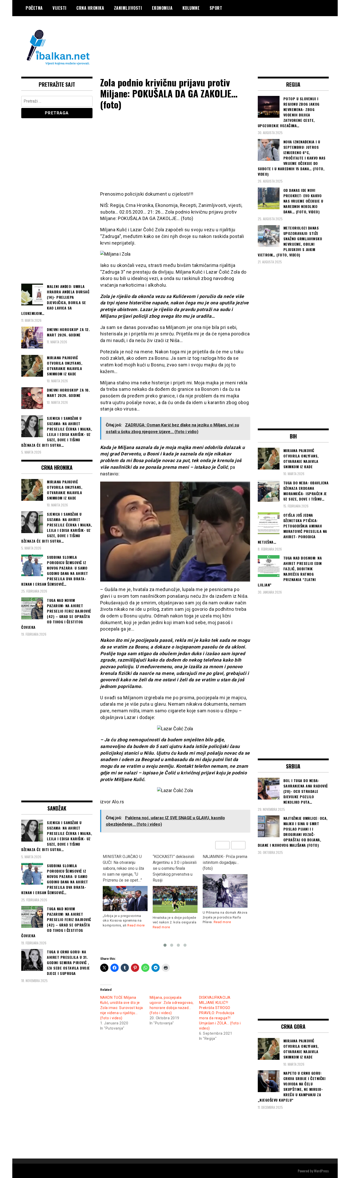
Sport (216, 8)
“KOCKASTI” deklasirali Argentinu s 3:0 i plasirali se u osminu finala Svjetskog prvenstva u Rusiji (175, 868)
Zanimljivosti (128, 8)
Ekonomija (162, 8)
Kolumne (191, 8)
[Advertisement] (235, 36)
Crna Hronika (90, 8)
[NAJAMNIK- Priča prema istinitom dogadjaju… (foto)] (225, 891)
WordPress (321, 1170)
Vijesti (60, 8)
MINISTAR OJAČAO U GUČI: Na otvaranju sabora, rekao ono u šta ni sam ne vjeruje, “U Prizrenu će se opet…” (123, 868)
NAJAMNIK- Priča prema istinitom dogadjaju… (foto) (225, 862)
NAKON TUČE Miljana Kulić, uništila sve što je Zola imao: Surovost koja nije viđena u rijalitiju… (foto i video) (121, 1007)
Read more (136, 925)
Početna (34, 8)
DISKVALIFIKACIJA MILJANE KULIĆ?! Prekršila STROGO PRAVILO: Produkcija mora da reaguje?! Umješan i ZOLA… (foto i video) (220, 1012)
